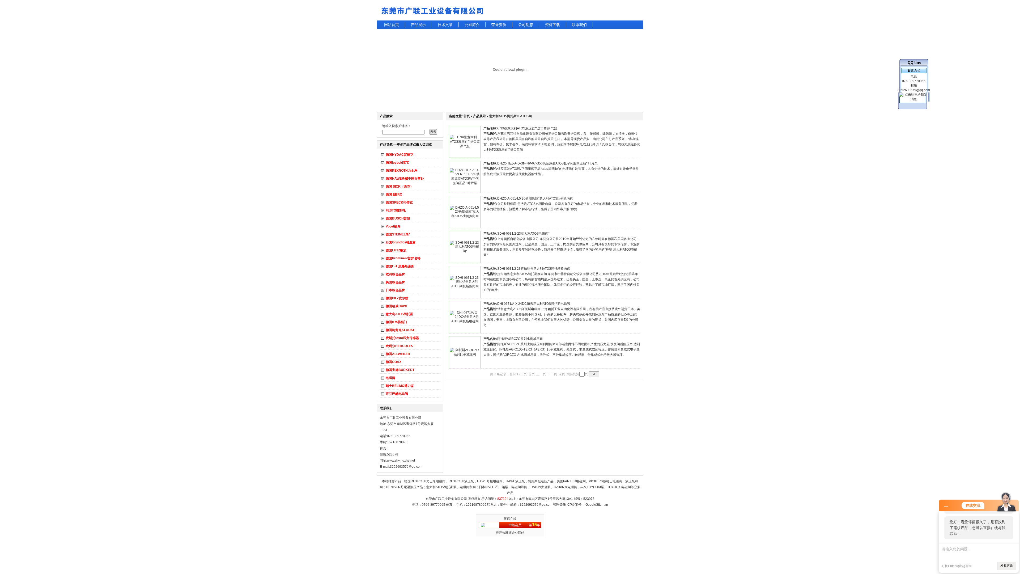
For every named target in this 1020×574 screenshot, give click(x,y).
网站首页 (391, 25)
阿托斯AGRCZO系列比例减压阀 (520, 339)
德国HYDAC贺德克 (399, 155)
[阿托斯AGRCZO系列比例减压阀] (465, 354)
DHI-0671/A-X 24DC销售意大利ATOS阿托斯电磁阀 (533, 304)
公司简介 (472, 25)
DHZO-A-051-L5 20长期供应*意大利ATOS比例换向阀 (535, 198)
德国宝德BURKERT (400, 370)
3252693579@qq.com (536, 505)
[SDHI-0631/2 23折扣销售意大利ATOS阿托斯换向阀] (465, 286)
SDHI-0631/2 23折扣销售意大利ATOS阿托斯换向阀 (533, 269)
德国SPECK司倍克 (399, 202)
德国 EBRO (394, 194)
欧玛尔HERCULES (399, 346)
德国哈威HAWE (397, 306)
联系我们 (579, 25)
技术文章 (445, 25)
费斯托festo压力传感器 (402, 338)
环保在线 (510, 519)
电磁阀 (390, 378)
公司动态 (525, 25)
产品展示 (418, 25)
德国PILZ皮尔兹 (397, 298)
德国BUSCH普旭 (398, 218)
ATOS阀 (526, 116)
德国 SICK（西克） (399, 186)
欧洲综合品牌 (395, 274)
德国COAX (393, 362)
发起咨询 (1006, 566)
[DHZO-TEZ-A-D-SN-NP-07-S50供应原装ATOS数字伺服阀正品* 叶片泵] (465, 183)
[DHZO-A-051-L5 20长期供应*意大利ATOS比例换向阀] (465, 216)
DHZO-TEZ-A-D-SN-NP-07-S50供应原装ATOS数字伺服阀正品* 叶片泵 (547, 163)
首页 (467, 116)
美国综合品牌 (395, 282)
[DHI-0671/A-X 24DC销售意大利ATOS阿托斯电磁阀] (465, 321)
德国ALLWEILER (398, 354)
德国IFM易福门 (396, 322)
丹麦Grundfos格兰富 (401, 242)
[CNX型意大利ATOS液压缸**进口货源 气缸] (465, 146)
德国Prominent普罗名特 (403, 258)
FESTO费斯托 (396, 210)
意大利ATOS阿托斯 (399, 314)
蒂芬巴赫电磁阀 (397, 394)
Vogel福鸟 (393, 226)
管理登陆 (559, 505)
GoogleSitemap (596, 505)
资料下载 (552, 25)
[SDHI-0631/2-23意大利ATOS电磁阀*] (465, 251)
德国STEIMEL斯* (398, 234)
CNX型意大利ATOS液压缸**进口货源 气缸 (527, 128)
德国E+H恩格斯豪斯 (400, 266)
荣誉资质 (498, 25)
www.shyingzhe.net (401, 460)
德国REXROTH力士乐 (401, 170)
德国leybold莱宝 (397, 162)
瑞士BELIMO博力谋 (400, 386)
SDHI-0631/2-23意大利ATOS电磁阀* (523, 233)
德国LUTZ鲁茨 (396, 250)
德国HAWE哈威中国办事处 (405, 178)
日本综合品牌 (395, 290)
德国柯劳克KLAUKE (400, 330)
